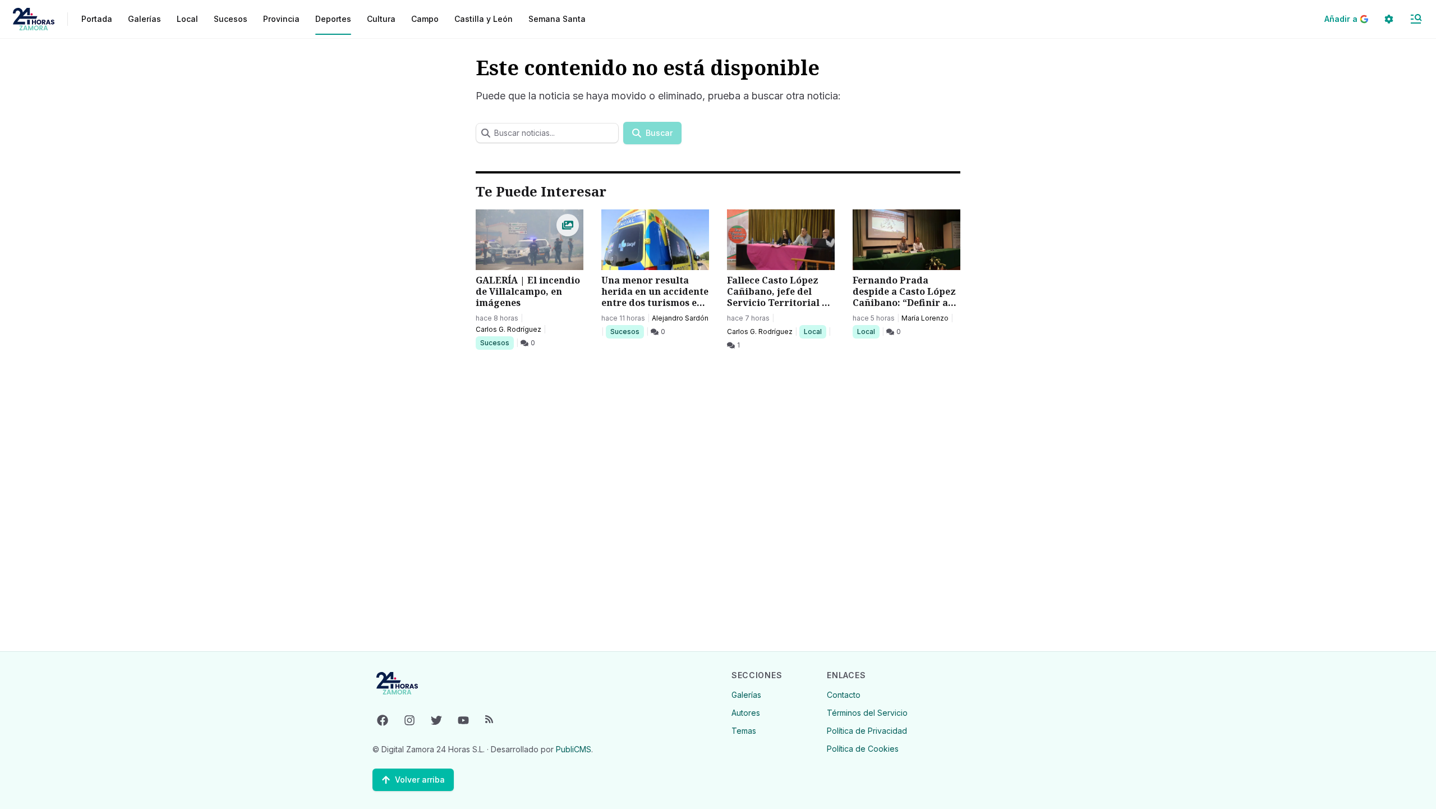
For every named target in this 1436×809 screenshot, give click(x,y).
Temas (743, 730)
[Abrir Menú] (1416, 19)
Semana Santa (557, 19)
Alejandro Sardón (680, 318)
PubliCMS (573, 749)
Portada (96, 19)
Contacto (843, 695)
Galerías (144, 19)
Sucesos (497, 342)
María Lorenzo (925, 318)
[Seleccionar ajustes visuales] (1389, 19)
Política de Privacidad (867, 730)
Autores (745, 712)
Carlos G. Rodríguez (508, 329)
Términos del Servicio (867, 712)
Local (814, 331)
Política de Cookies (863, 748)
